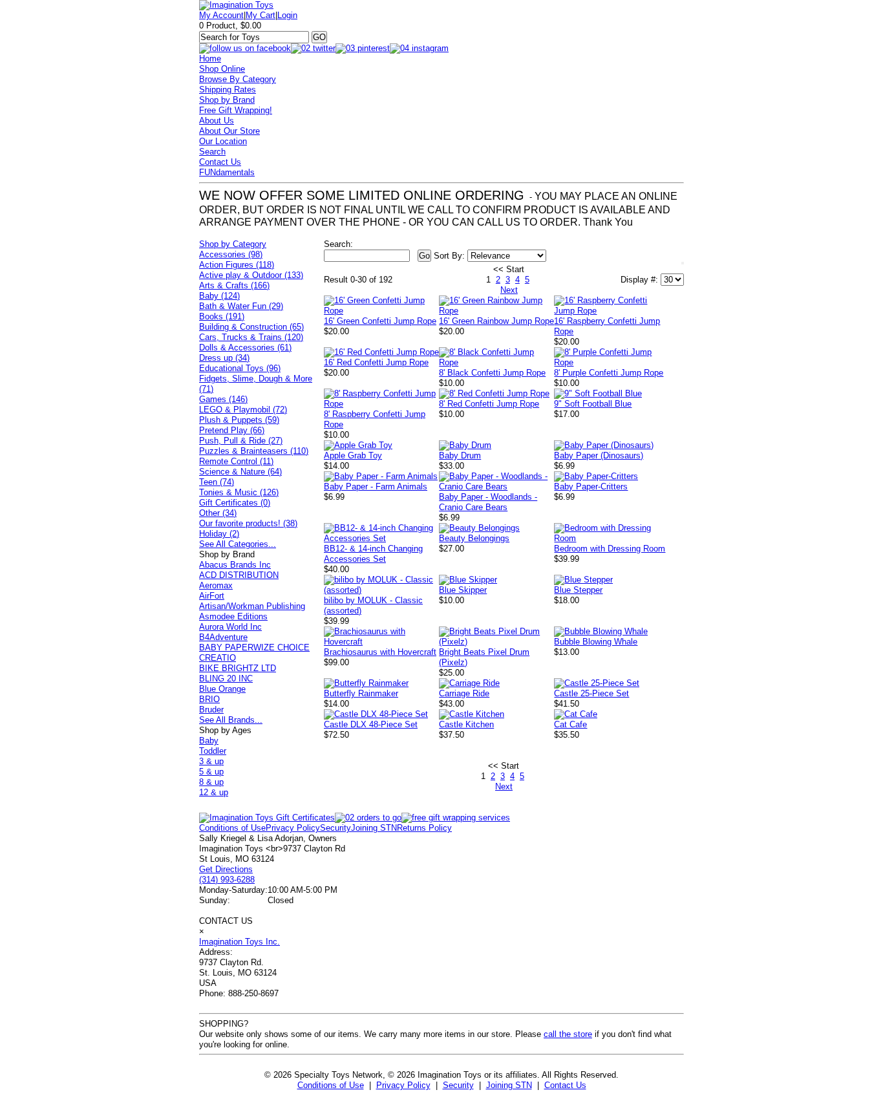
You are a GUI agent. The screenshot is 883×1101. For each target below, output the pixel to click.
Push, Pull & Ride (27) (240, 440)
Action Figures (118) (236, 265)
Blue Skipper (463, 590)
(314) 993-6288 (227, 879)
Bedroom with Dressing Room (609, 548)
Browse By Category (237, 79)
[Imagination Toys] (236, 5)
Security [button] (458, 1085)
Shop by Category (232, 244)
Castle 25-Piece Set (591, 693)
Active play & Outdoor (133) (251, 275)
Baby (208, 740)
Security (335, 828)
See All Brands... (230, 720)
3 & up (211, 761)
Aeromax (216, 585)
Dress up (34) (224, 358)
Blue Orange (222, 689)
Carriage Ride (464, 693)
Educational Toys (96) (240, 368)
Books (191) (221, 316)
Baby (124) (219, 296)
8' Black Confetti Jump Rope (492, 373)
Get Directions (226, 869)
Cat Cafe (570, 724)
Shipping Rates (227, 89)
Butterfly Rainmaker (361, 693)
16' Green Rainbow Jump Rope (496, 321)
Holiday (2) (219, 534)
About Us (216, 120)
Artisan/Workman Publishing (252, 606)
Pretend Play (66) (231, 430)
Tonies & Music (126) (239, 492)
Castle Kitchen (466, 724)
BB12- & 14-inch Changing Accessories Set (373, 554)
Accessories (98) (230, 254)
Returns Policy (424, 828)
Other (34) (218, 513)
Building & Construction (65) (251, 327)
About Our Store (229, 131)
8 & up (211, 782)
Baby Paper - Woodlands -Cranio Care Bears (488, 502)
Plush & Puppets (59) (239, 420)
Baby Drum (460, 455)
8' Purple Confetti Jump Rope (608, 373)
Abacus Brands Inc (235, 565)
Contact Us (220, 162)
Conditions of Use (232, 828)
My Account (221, 15)
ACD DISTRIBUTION (239, 575)
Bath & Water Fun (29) (241, 306)
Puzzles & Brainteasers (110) (253, 451)
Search (212, 151)
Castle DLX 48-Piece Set (371, 724)
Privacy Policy (293, 828)
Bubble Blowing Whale (595, 642)
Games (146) (223, 399)
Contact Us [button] (565, 1085)
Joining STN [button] (509, 1085)
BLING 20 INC (226, 678)
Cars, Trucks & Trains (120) (251, 337)
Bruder (211, 709)
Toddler (212, 751)
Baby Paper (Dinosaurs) (598, 455)
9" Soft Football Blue (593, 404)
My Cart (260, 15)
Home (210, 58)
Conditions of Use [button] (330, 1085)
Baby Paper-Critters (591, 486)
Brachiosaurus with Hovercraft (380, 652)
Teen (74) (216, 482)
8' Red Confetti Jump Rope (489, 404)
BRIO (209, 699)
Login (287, 15)
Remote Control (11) (236, 461)
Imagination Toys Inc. (239, 941)
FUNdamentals (227, 172)
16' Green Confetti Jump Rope (380, 321)
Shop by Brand (227, 100)
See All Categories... (237, 544)
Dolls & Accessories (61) (245, 347)
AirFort (211, 596)
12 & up (213, 792)
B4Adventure (223, 637)
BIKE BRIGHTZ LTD (237, 668)
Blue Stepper (578, 590)
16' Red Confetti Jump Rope (376, 362)
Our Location (223, 141)
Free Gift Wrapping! (235, 110)
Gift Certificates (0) (234, 503)
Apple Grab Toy (353, 455)
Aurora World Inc (230, 627)
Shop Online (222, 69)
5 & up (211, 771)
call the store (568, 1034)
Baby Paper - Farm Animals (375, 486)
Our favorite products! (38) (248, 523)
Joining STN (374, 828)
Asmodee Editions (233, 616)
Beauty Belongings (474, 538)
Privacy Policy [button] (403, 1085)
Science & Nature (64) (240, 471)
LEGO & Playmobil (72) (243, 409)
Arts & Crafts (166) (234, 285)
